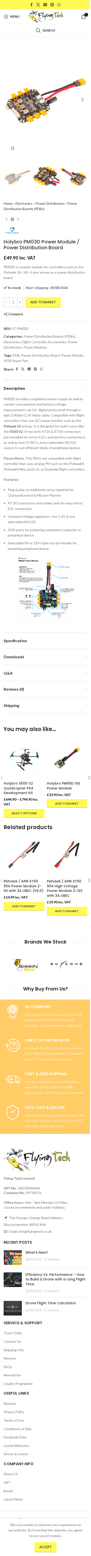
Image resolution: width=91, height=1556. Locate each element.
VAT (7, 1482)
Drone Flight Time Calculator (50, 1303)
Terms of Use (14, 1420)
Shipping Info (14, 1350)
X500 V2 (16, 431)
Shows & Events (16, 1454)
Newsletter (12, 1375)
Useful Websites (16, 1446)
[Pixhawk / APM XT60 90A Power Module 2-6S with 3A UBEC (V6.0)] (24, 856)
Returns (10, 1358)
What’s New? (36, 1252)
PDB (16, 355)
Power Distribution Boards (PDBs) (49, 336)
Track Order (13, 1333)
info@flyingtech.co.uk (34, 1231)
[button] (8, 99)
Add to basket (43, 302)
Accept (45, 1547)
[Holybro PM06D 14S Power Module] (67, 758)
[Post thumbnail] (13, 1257)
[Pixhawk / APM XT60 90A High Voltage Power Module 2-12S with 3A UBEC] (67, 856)
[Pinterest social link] (52, 4)
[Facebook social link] (31, 4)
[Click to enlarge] (12, 148)
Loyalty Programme (18, 1383)
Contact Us (12, 1341)
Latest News (13, 1499)
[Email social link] (45, 4)
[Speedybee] (25, 965)
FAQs (8, 1366)
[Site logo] (45, 16)
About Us (11, 1474)
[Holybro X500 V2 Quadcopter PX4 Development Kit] (24, 758)
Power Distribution (49, 203)
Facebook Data (15, 1437)
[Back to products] (12, 219)
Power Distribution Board (40, 355)
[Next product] (18, 219)
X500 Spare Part (16, 361)
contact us (74, 1025)
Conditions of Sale (17, 1428)
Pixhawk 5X (12, 426)
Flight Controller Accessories (44, 342)
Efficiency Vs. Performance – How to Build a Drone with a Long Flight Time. (55, 1279)
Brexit (8, 1491)
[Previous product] (6, 219)
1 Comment (51, 1259)
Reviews (10, 1403)
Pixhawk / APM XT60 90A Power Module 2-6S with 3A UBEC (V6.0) (23, 886)
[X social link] (37, 4)
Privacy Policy (14, 1412)
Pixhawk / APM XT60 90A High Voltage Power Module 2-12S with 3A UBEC (64, 888)
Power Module (72, 355)
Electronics (24, 203)
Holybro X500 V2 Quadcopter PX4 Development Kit (18, 788)
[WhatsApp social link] (59, 4)
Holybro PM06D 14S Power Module (63, 786)
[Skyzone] (67, 965)
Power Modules (35, 347)
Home (8, 203)
